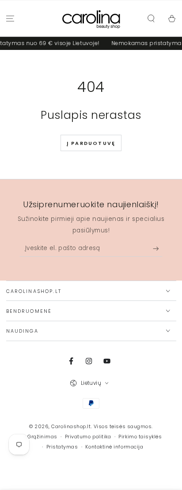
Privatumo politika (88, 436)
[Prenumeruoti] (158, 249)
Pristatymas (62, 447)
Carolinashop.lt (71, 426)
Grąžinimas (42, 436)
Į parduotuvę (91, 143)
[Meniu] (10, 19)
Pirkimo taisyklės (140, 436)
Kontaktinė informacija (114, 447)
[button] (150, 19)
